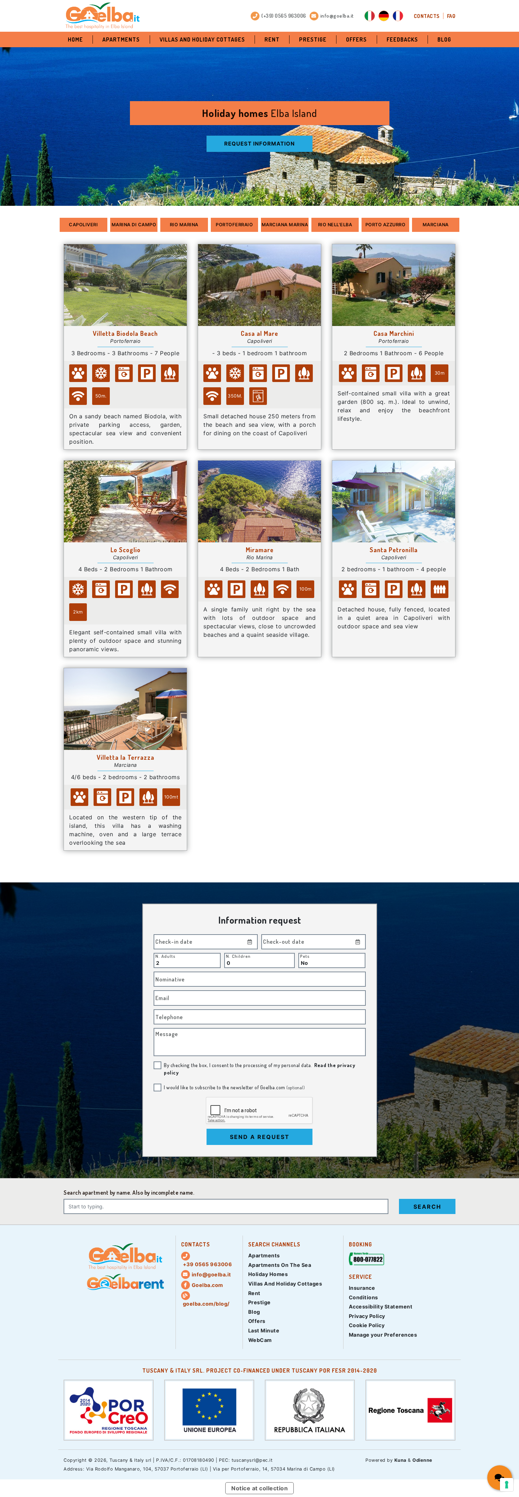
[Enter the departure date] (358, 942)
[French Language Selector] (398, 16)
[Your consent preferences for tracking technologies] (506, 1484)
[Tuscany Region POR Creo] (109, 1409)
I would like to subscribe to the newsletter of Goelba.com (234, 1087)
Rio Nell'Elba (335, 224)
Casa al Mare (259, 333)
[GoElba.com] (125, 1257)
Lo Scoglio (126, 550)
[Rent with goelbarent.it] (125, 1282)
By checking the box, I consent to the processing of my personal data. (259, 1069)
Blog (444, 39)
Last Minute (264, 1330)
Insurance (362, 1288)
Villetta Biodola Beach (125, 333)
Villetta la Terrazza (125, 757)
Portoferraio (234, 224)
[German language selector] (383, 16)
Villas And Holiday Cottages (202, 39)
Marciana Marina (285, 224)
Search (427, 1206)
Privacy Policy (367, 1316)
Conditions (363, 1297)
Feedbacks (402, 39)
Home (75, 39)
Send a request (260, 1136)
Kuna (400, 1460)
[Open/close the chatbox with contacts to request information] (499, 1477)
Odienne (422, 1460)
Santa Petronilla (394, 550)
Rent (272, 39)
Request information (259, 143)
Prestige (313, 39)
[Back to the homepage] (103, 16)
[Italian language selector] (369, 16)
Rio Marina (184, 224)
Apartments (121, 39)
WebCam (260, 1340)
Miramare (260, 550)
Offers (356, 39)
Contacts (427, 16)
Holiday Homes (268, 1274)
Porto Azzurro (385, 224)
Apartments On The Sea (279, 1265)
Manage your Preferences (383, 1335)
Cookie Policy (367, 1325)
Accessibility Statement (381, 1307)
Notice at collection (259, 1488)
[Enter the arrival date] (250, 942)
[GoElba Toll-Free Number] (366, 1260)
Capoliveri (83, 224)
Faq (451, 16)
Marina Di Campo (134, 224)
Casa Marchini (394, 333)
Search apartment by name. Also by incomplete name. (129, 1192)
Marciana (436, 224)
